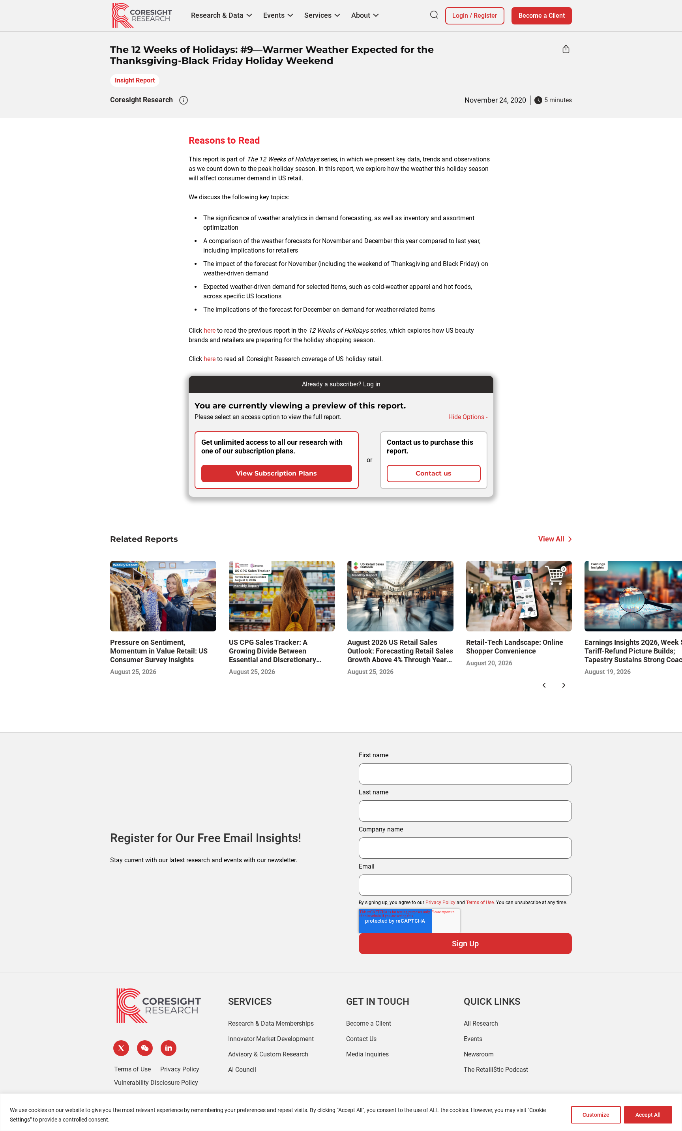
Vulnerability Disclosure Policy (156, 1082)
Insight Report (135, 80)
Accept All (648, 1115)
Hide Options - (467, 417)
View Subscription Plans (276, 473)
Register (485, 15)
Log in (371, 384)
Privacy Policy (440, 902)
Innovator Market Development (271, 1039)
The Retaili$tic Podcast (496, 1069)
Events (473, 1039)
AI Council (242, 1069)
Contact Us (361, 1039)
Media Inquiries (367, 1054)
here (209, 330)
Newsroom (479, 1054)
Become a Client (542, 15)
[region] (341, 1112)
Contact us (434, 473)
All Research (481, 1023)
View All (551, 539)
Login (460, 15)
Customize (596, 1115)
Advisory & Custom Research (268, 1054)
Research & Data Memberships (271, 1023)
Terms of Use (480, 902)
